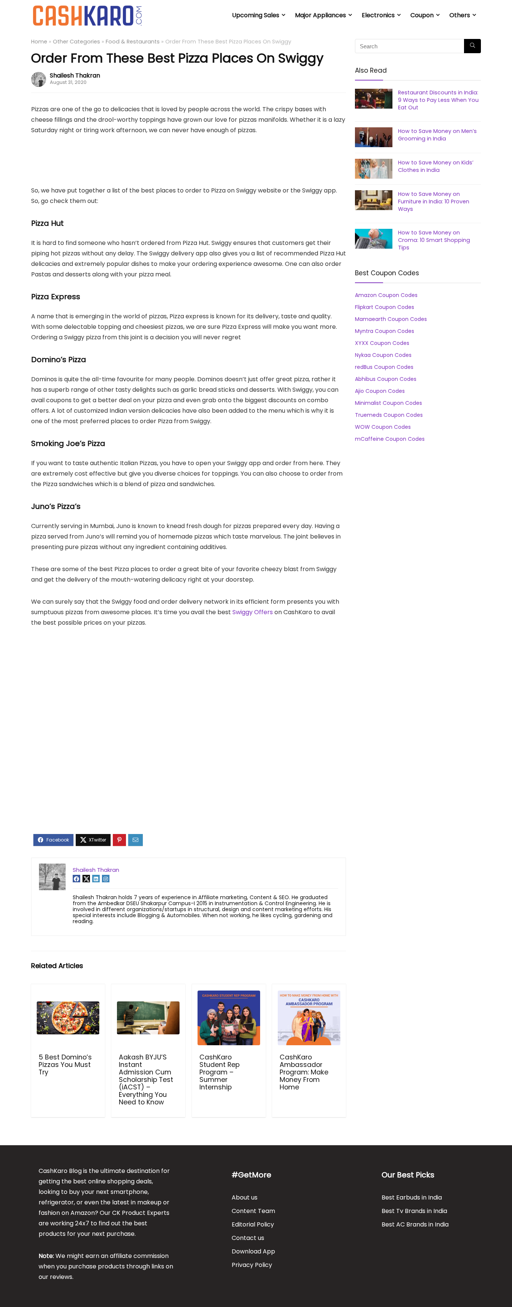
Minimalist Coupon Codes (388, 403)
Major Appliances (320, 15)
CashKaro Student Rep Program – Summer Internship (219, 1072)
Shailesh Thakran (75, 75)
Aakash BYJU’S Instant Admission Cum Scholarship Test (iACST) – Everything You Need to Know (146, 1080)
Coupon (422, 15)
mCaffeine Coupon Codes (390, 439)
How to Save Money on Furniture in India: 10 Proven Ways (433, 201)
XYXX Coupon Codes (382, 343)
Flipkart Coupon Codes (384, 307)
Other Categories (76, 41)
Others (459, 15)
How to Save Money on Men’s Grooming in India (437, 134)
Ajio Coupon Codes (380, 391)
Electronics (378, 15)
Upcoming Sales (255, 15)
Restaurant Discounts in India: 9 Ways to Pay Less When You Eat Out (438, 100)
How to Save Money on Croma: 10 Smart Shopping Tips (434, 240)
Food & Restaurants (133, 41)
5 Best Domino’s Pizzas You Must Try (65, 1065)
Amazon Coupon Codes (386, 295)
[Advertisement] (168, 164)
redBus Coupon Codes (384, 367)
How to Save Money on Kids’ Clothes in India (435, 166)
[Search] (472, 46)
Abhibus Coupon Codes (385, 379)
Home (39, 41)
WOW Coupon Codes (383, 427)
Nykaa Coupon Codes (383, 355)
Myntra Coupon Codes (384, 331)
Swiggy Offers (252, 612)
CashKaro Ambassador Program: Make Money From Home (304, 1072)
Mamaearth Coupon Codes (391, 319)
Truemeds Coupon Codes (389, 415)
